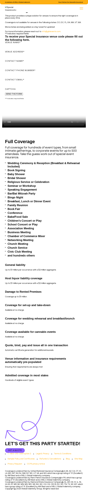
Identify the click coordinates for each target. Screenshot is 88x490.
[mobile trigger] (81, 8)
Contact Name (14, 61)
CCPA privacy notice (36, 464)
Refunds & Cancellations (50, 459)
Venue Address (14, 52)
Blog (68, 459)
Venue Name (12, 43)
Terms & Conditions (62, 454)
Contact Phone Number (20, 71)
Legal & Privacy (42, 454)
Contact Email (14, 80)
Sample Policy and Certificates (21, 459)
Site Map (78, 459)
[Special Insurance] (42, 8)
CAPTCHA (10, 89)
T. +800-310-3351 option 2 (19, 454)
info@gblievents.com (51, 32)
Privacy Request (15, 464)
